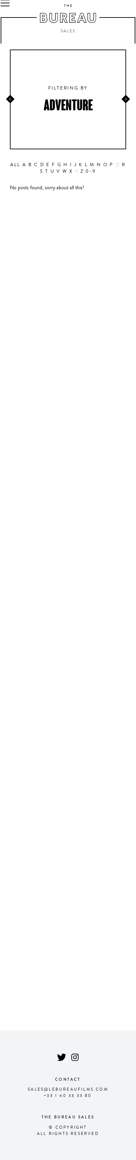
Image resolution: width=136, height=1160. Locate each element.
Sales (68, 31)
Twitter (61, 1057)
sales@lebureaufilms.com (68, 1089)
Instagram (75, 1057)
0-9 (90, 171)
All (15, 165)
